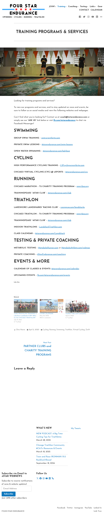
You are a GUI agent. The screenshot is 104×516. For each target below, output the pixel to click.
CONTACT (84, 10)
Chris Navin (20, 330)
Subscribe (8, 494)
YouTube (88, 508)
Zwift (88, 330)
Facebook (61, 508)
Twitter (70, 508)
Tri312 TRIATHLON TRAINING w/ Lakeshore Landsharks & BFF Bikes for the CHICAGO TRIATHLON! (25, 316)
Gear (100, 7)
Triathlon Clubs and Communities (76, 313)
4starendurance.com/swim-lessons (57, 145)
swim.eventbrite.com (50, 138)
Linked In (98, 508)
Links (92, 7)
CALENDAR (96, 10)
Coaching (72, 7)
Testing (83, 7)
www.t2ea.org (83, 186)
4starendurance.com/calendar (65, 269)
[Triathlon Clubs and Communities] (77, 306)
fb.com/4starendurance (64, 120)
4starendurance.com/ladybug (56, 151)
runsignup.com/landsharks (72, 207)
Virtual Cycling (79, 330)
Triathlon (68, 330)
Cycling (45, 330)
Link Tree (98, 511)
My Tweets (76, 428)
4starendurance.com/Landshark (50, 233)
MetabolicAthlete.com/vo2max (75, 248)
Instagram (78, 508)
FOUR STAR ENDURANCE (13, 511)
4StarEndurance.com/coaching (51, 254)
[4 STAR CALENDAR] (51, 306)
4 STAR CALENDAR (46, 313)
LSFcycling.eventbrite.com (72, 165)
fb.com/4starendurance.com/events (53, 275)
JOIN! (52, 7)
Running (52, 330)
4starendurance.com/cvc (76, 172)
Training (61, 7)
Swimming (60, 330)
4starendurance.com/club (59, 193)
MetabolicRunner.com (48, 248)
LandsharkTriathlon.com (50, 227)
